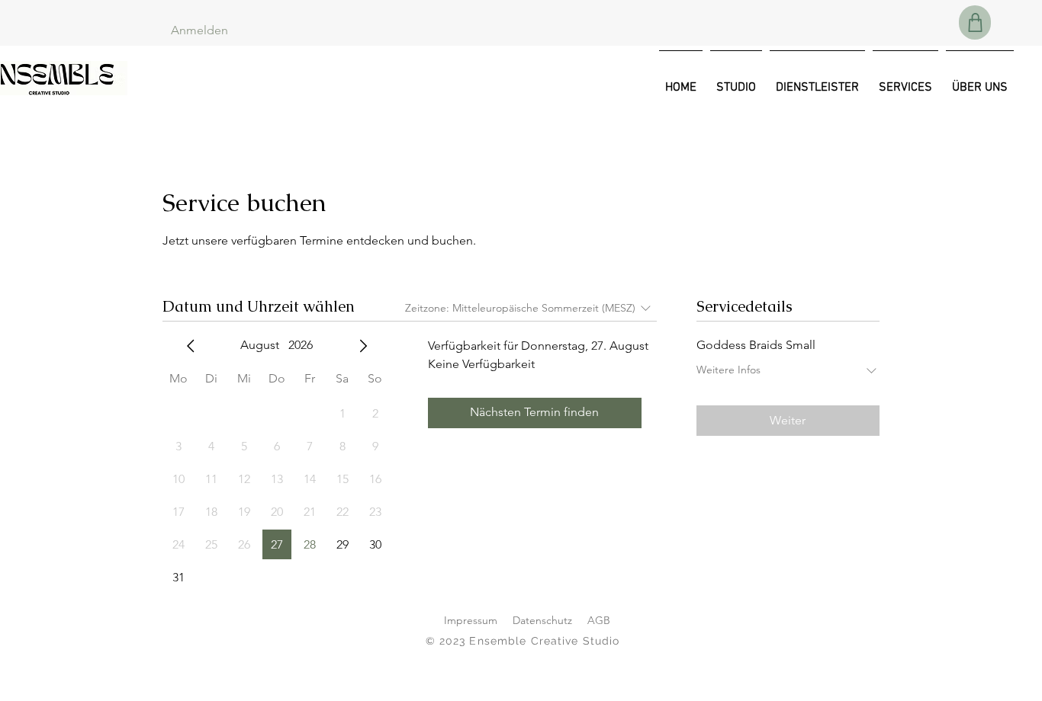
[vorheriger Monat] (191, 346)
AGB (598, 620)
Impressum (470, 620)
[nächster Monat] (363, 346)
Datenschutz (542, 620)
